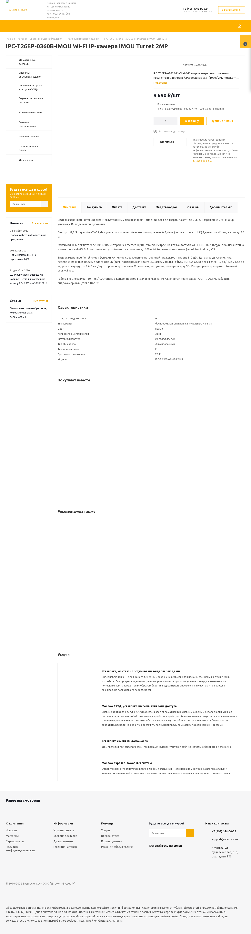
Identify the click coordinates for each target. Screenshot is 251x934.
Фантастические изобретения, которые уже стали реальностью (28, 312)
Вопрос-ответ (110, 835)
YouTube (172, 855)
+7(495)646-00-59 (202, 161)
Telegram (162, 855)
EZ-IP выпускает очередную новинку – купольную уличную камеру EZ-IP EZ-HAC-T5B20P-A (28, 279)
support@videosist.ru (225, 839)
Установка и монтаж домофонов (125, 741)
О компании (15, 823)
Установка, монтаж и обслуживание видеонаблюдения (141, 671)
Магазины (12, 835)
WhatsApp (182, 855)
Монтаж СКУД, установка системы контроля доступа (139, 706)
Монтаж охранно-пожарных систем (127, 763)
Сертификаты (15, 841)
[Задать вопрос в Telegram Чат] (212, 183)
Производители (111, 841)
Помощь (107, 823)
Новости (11, 830)
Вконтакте (153, 855)
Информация (63, 823)
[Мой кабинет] (240, 26)
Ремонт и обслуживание (117, 846)
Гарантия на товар (65, 846)
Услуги (105, 830)
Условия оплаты (64, 830)
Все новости (40, 223)
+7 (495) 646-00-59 (195, 8)
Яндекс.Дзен (153, 864)
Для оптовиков (63, 841)
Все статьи (41, 300)
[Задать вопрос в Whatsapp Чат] (212, 172)
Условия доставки (65, 835)
